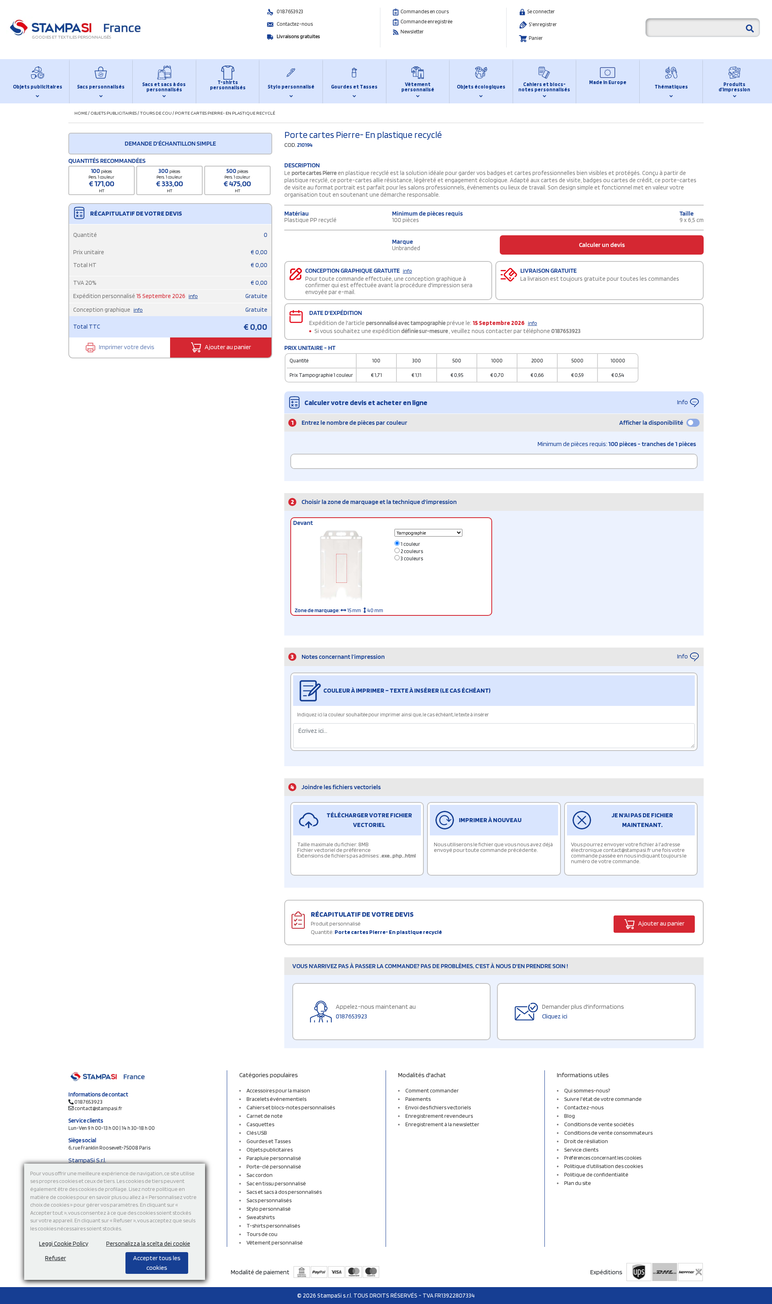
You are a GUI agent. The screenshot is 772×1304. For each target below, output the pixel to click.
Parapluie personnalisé (273, 1158)
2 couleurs (411, 551)
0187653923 (290, 11)
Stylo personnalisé (291, 87)
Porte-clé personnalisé (273, 1166)
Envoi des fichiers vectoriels (438, 1107)
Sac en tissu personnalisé (276, 1183)
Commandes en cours (424, 11)
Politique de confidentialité (596, 1174)
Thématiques (671, 87)
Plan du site (577, 1183)
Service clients (581, 1149)
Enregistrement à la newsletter (442, 1124)
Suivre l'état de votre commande (603, 1099)
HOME (80, 113)
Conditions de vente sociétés (599, 1124)
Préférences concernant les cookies (602, 1158)
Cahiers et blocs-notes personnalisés (544, 87)
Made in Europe (607, 82)
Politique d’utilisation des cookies (603, 1166)
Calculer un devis (602, 245)
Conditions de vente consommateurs (608, 1132)
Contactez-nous (295, 24)
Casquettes (260, 1124)
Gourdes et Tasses (354, 87)
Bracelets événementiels (276, 1099)
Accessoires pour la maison (278, 1090)
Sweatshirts (260, 1217)
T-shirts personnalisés (228, 84)
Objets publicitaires (37, 87)
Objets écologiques (481, 87)
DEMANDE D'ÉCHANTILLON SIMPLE (170, 143)
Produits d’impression (734, 87)
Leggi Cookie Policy (63, 1243)
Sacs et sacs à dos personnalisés (164, 87)
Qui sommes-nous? (587, 1090)
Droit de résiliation (586, 1141)
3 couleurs (411, 558)
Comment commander (432, 1090)
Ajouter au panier (227, 347)
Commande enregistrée (426, 22)
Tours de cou (156, 113)
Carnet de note (264, 1116)
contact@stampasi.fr (98, 1108)
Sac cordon (259, 1175)
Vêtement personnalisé (417, 87)
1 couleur (410, 544)
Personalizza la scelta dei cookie (148, 1243)
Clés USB (256, 1132)
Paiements (418, 1099)
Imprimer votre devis (126, 347)
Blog (569, 1116)
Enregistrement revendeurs (439, 1116)
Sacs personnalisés (101, 87)
